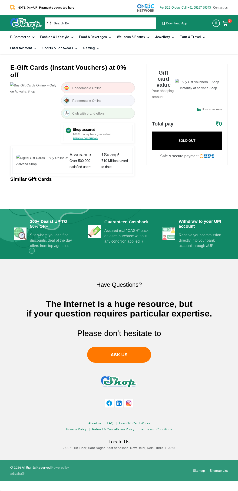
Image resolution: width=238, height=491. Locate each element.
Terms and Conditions (156, 429)
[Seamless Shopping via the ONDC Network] (146, 7)
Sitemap (199, 470)
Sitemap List (219, 470)
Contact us (220, 7)
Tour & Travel (191, 37)
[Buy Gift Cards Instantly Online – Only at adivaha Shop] (26, 23)
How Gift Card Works (134, 423)
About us (94, 423)
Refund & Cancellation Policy (113, 429)
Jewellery (163, 37)
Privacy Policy (76, 429)
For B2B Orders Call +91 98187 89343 (185, 7)
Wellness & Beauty (131, 37)
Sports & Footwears (58, 48)
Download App (176, 23)
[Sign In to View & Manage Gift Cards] (216, 23)
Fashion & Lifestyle (55, 37)
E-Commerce (20, 37)
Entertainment (21, 48)
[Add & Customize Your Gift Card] (225, 23)
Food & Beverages (93, 37)
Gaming (89, 48)
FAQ (110, 423)
